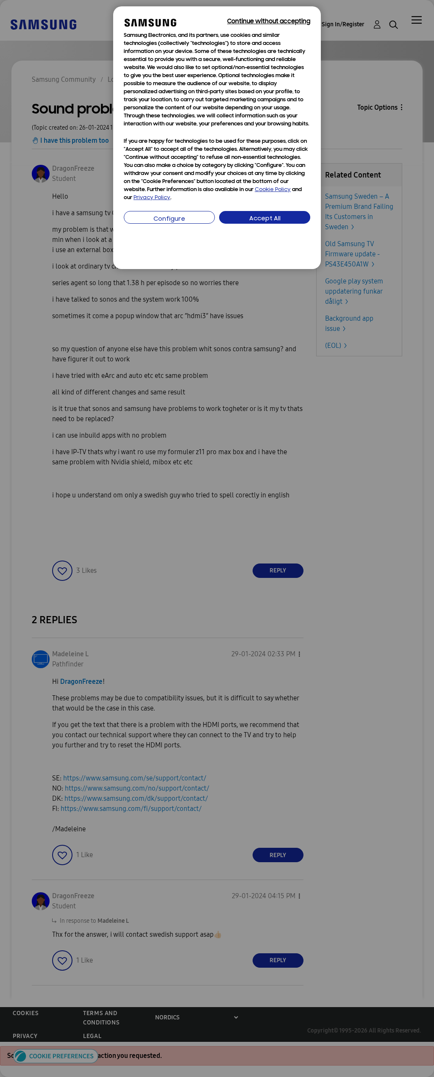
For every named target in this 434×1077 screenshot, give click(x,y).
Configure (169, 219)
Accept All (265, 219)
